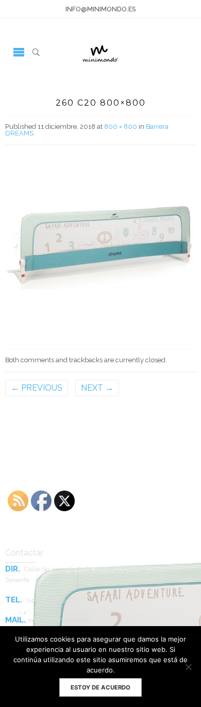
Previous (36, 388)
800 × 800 (120, 126)
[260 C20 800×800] (100, 245)
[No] (188, 667)
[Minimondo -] (100, 52)
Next (97, 388)
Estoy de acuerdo (100, 687)
